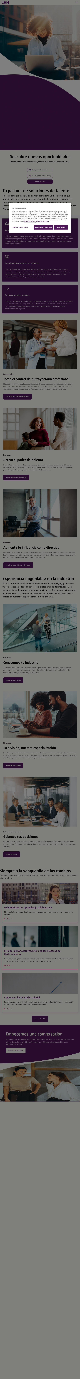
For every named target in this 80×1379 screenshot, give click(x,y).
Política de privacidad (42, 222)
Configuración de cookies (20, 227)
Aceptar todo (61, 227)
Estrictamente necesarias (43, 227)
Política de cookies (29, 222)
